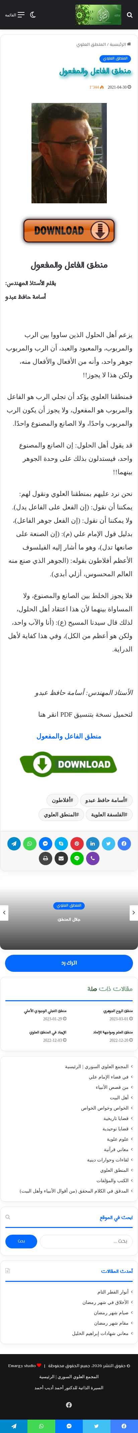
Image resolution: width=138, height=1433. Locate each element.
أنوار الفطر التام (113, 1292)
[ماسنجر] (45, 843)
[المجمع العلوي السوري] (98, 15)
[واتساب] (30, 843)
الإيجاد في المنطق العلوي (47, 1032)
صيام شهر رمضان (111, 1312)
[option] (69, 913)
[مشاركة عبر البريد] (61, 858)
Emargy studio (22, 1366)
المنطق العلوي (91, 44)
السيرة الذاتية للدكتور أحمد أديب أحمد (69, 1387)
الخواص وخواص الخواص (105, 1108)
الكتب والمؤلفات (112, 1180)
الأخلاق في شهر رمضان (105, 1302)
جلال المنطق (69, 919)
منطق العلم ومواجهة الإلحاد (113, 1032)
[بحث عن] (129, 17)
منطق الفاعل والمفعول (69, 736)
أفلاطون (61, 800)
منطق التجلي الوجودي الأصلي (45, 1011)
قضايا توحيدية (115, 1128)
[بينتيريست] (77, 843)
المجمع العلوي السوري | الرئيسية (97, 1066)
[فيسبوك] (124, 843)
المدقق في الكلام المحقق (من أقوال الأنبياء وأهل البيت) (74, 1191)
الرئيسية (118, 44)
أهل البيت (119, 1097)
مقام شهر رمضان (111, 1323)
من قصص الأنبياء (112, 1087)
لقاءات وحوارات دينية (108, 1159)
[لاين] (77, 858)
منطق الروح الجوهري (118, 1011)
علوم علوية (118, 1139)
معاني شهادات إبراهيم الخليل (100, 1333)
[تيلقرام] (14, 843)
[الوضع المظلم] (32, 17)
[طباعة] (45, 858)
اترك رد (69, 963)
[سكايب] (61, 843)
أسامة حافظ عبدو (105, 800)
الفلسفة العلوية (108, 814)
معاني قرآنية (116, 1149)
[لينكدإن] (92, 843)
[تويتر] (108, 843)
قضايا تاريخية (116, 1118)
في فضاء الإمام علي (109, 1077)
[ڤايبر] (92, 858)
